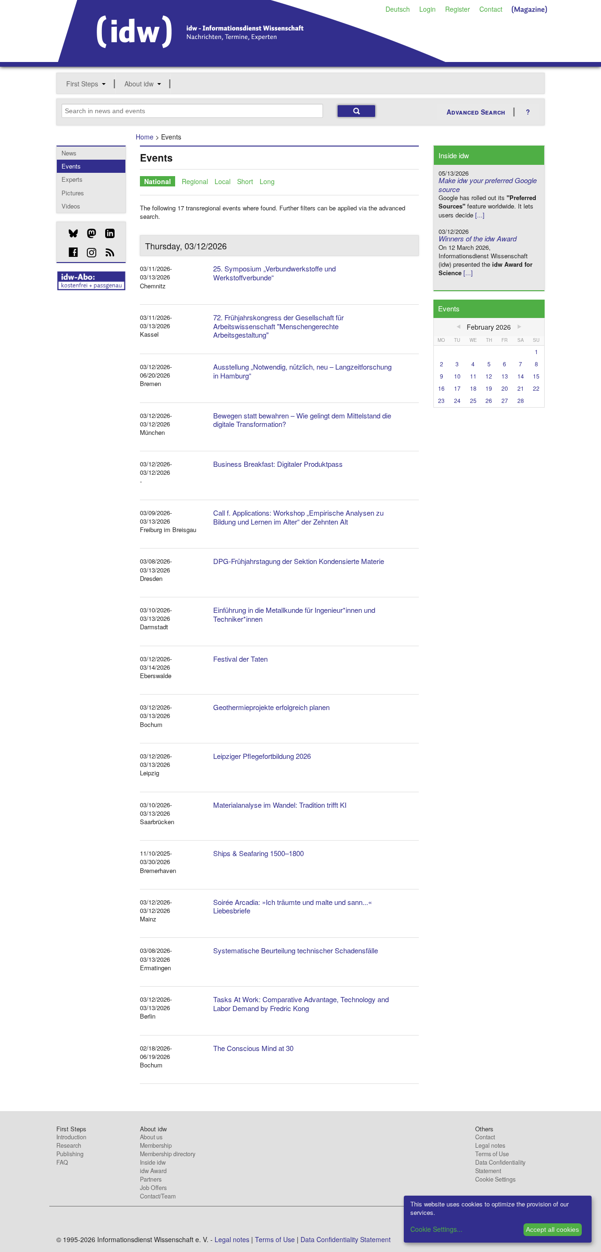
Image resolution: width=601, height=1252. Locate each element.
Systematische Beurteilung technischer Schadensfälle (295, 950)
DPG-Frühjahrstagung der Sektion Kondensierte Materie (298, 561)
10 (457, 376)
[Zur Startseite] (251, 58)
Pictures (73, 192)
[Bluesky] (70, 233)
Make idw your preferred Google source (488, 184)
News (69, 152)
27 (504, 400)
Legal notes (490, 1145)
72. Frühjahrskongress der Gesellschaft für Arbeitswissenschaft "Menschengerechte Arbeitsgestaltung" (278, 326)
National (157, 181)
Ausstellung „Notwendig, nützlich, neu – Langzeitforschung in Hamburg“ (302, 371)
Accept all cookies (552, 1229)
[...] (480, 214)
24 (457, 400)
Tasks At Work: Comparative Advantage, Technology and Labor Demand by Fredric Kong (301, 1003)
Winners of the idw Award (477, 238)
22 (536, 388)
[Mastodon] (88, 233)
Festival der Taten (240, 659)
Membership (156, 1145)
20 (504, 388)
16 (441, 388)
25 (473, 400)
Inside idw (153, 1162)
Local (223, 181)
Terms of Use (492, 1154)
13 (504, 376)
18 (473, 388)
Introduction (71, 1137)
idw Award (153, 1171)
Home (145, 136)
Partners (151, 1179)
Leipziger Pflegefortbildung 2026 (262, 756)
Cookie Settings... (436, 1229)
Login (427, 9)
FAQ (62, 1162)
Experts (72, 179)
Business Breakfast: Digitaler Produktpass (278, 464)
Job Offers (153, 1187)
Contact (490, 9)
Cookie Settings (495, 1179)
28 (520, 400)
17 (457, 388)
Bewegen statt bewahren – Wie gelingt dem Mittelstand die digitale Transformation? (302, 419)
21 (520, 388)
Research (68, 1145)
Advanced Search (476, 111)
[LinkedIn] (106, 233)
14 (520, 376)
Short (245, 181)
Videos (71, 205)
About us (151, 1137)
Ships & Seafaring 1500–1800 (258, 853)
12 (488, 376)
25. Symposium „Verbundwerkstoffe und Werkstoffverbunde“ (274, 272)
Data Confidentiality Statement (500, 1166)
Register (457, 9)
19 (488, 388)
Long (267, 181)
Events (71, 166)
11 (473, 376)
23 (441, 400)
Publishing (70, 1154)
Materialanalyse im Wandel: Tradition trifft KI (280, 805)
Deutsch (397, 9)
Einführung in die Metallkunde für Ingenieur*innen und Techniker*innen (294, 614)
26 (488, 400)
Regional (195, 181)
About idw (139, 83)
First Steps (82, 83)
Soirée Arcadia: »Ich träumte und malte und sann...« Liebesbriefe (292, 906)
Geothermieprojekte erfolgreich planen (271, 707)
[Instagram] (88, 252)
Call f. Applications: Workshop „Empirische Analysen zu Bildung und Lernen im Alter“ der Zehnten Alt (298, 517)
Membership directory (167, 1154)
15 (536, 376)
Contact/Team (158, 1196)
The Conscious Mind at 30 (253, 1048)
